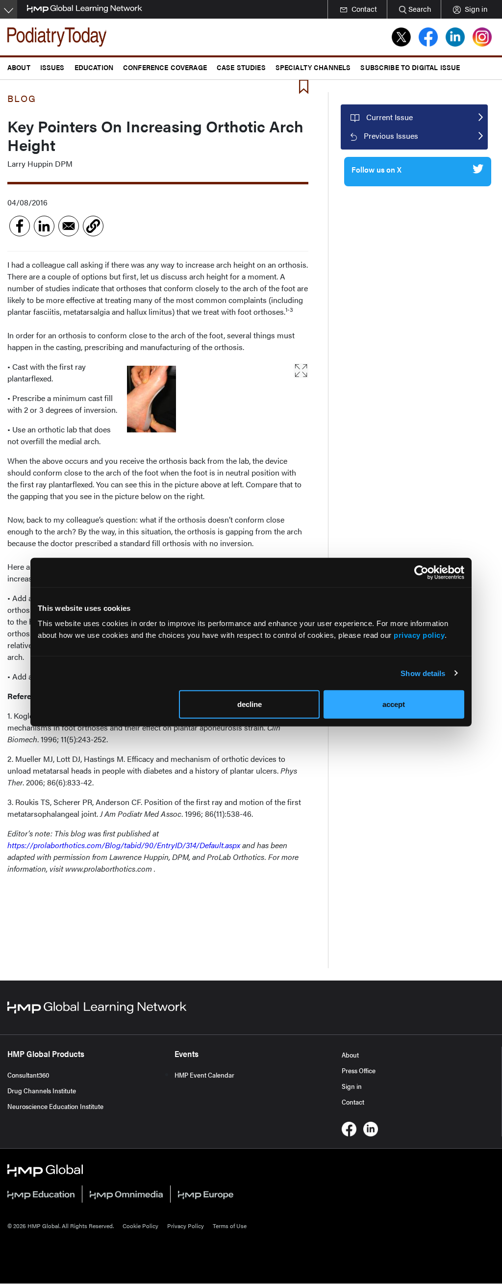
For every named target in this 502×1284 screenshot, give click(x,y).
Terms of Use (230, 1225)
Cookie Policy (140, 1225)
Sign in (352, 1086)
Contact (353, 1102)
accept (393, 704)
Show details (423, 673)
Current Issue (389, 117)
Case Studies (241, 67)
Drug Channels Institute (41, 1090)
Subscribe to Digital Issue (410, 67)
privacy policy (419, 635)
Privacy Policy (185, 1225)
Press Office (359, 1070)
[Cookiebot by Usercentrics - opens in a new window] (421, 572)
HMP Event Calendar (204, 1075)
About (350, 1054)
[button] (93, 226)
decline (249, 704)
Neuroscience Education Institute (55, 1106)
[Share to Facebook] (19, 226)
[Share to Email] (68, 226)
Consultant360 (28, 1075)
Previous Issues (391, 135)
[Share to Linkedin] (44, 226)
